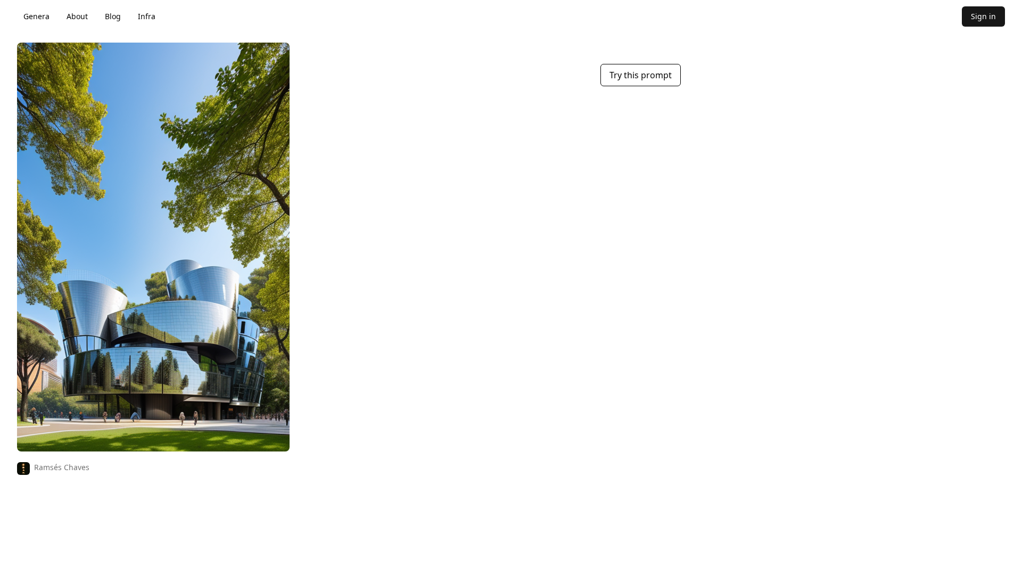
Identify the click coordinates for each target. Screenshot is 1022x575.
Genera (36, 16)
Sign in (983, 16)
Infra (146, 16)
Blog (113, 16)
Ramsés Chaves (61, 467)
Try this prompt (640, 75)
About (77, 16)
